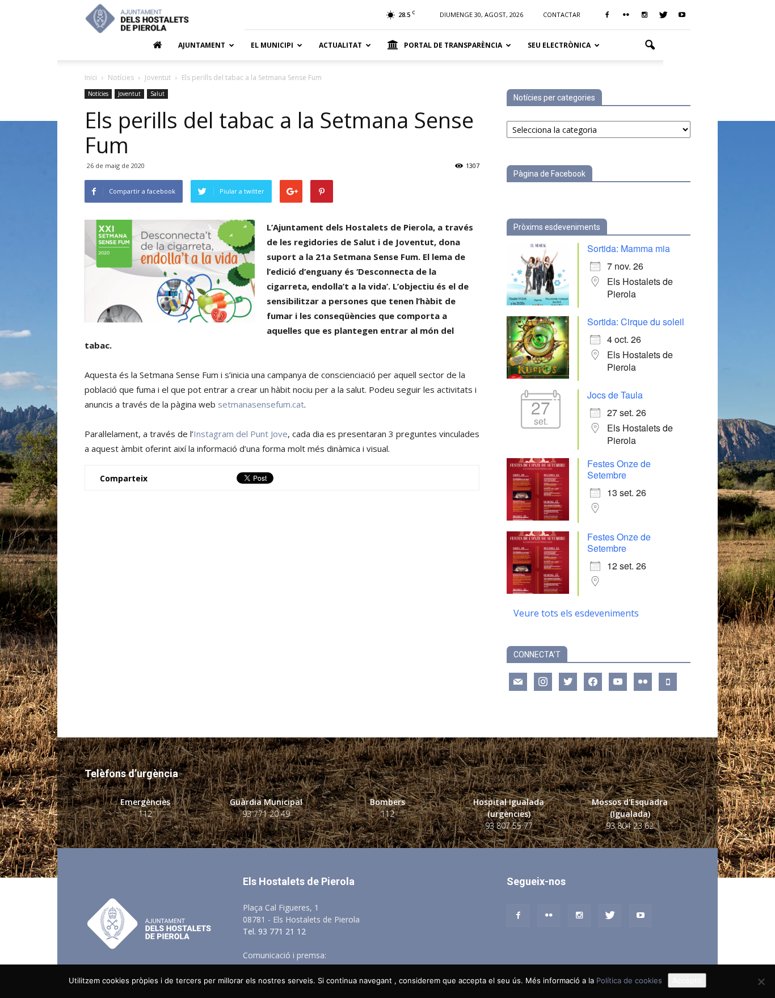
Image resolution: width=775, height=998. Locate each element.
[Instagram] (644, 15)
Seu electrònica (559, 45)
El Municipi (272, 45)
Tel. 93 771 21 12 (274, 931)
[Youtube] (681, 15)
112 (145, 813)
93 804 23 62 (630, 825)
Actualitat (340, 45)
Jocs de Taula (615, 394)
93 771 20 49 (266, 813)
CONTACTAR (561, 14)
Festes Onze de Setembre (619, 469)
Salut (157, 94)
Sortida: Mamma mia (628, 248)
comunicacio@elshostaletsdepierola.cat (401, 955)
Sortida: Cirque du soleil (635, 321)
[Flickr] (625, 15)
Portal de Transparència (453, 45)
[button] (649, 45)
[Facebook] (607, 15)
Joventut (129, 94)
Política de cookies (629, 980)
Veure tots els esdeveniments (576, 613)
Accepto (687, 980)
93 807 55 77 (509, 825)
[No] (760, 981)
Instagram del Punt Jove (240, 433)
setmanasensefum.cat (261, 404)
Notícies (98, 94)
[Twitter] (663, 15)
